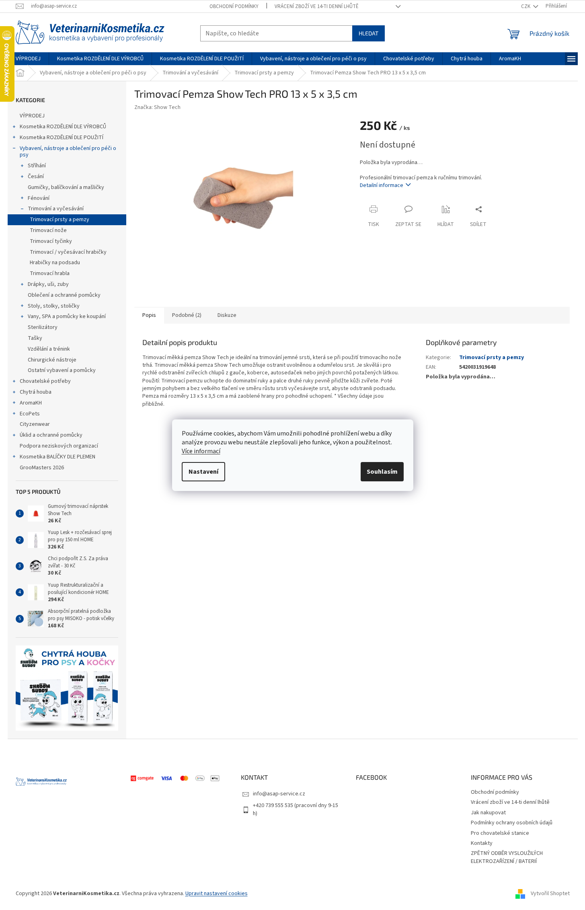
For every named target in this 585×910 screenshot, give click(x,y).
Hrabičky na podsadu (55, 263)
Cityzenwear (35, 424)
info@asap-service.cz (279, 794)
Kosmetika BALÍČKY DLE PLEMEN (57, 457)
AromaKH (31, 403)
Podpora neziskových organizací (59, 446)
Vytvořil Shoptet (550, 893)
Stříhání (37, 166)
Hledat (368, 33)
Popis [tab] (149, 315)
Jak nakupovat (488, 813)
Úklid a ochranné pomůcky (51, 435)
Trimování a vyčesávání (56, 209)
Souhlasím (382, 471)
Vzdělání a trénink (49, 349)
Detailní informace (381, 185)
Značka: (157, 107)
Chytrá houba (35, 392)
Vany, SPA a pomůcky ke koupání (67, 316)
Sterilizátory (42, 327)
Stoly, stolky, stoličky (54, 306)
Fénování (38, 198)
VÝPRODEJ (32, 116)
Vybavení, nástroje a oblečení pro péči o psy (68, 151)
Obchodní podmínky (234, 6)
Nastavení (203, 471)
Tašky (35, 338)
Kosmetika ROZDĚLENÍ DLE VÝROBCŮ (63, 127)
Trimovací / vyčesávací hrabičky (68, 252)
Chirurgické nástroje (52, 360)
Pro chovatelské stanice (500, 833)
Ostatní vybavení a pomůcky (62, 370)
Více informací (201, 451)
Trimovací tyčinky (51, 241)
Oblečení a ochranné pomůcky (64, 295)
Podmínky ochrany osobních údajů (511, 823)
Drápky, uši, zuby (48, 284)
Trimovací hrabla (50, 273)
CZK (526, 6)
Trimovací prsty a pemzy (59, 220)
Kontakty (482, 843)
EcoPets (30, 414)
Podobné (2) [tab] (186, 315)
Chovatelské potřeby (45, 381)
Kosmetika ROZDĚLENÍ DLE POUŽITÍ (61, 138)
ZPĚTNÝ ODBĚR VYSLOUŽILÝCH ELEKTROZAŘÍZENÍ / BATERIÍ (507, 857)
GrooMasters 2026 (42, 468)
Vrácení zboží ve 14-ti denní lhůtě (317, 6)
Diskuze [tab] (227, 315)
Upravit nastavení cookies (216, 893)
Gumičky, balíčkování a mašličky (66, 187)
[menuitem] (28, 58)
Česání (36, 177)
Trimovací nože (48, 230)
